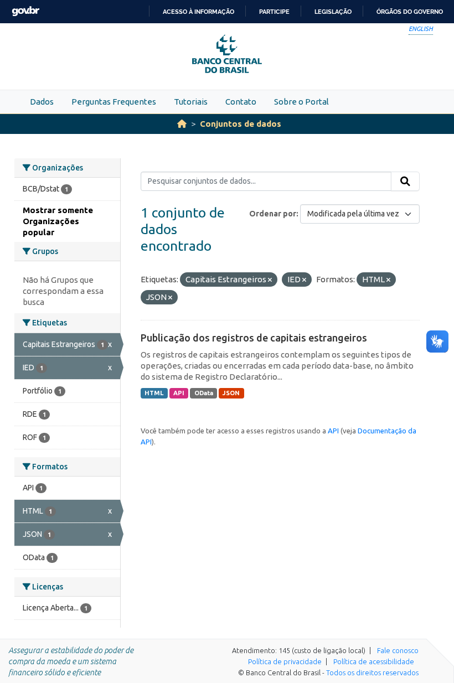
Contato (240, 101)
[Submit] (405, 182)
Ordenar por (272, 213)
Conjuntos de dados (240, 123)
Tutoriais (191, 101)
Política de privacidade (285, 661)
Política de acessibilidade (373, 661)
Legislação (333, 11)
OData (203, 393)
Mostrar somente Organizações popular (58, 221)
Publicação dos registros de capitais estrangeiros (254, 337)
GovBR (25, 11)
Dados (42, 101)
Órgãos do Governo (409, 11)
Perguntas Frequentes (113, 101)
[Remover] (270, 280)
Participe (274, 11)
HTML (154, 393)
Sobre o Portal (301, 101)
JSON (231, 393)
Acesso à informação (198, 11)
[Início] (182, 123)
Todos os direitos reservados (372, 672)
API (178, 393)
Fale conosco (398, 650)
